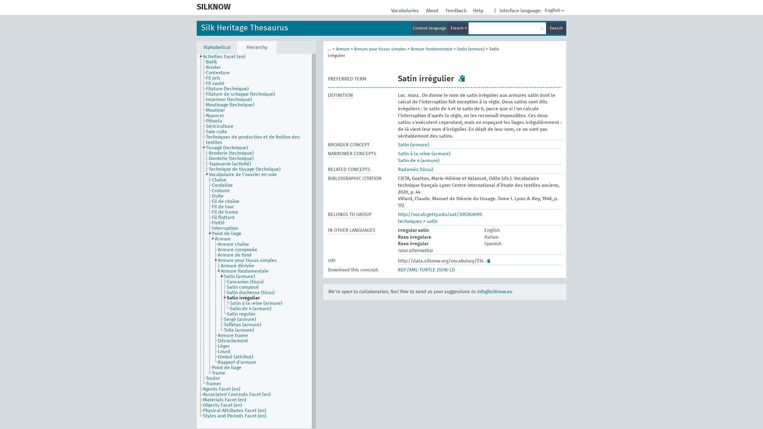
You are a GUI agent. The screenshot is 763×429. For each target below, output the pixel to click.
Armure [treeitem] (223, 239)
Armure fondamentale (431, 49)
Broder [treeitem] (213, 67)
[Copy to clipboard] (462, 78)
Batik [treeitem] (211, 62)
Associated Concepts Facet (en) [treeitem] (237, 394)
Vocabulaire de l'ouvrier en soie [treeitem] (243, 174)
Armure (343, 49)
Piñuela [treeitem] (214, 121)
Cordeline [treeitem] (222, 185)
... (329, 49)
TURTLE (427, 270)
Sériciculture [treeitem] (219, 126)
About (433, 10)
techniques (410, 221)
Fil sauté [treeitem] (215, 83)
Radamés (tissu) (415, 169)
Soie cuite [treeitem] (216, 131)
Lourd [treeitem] (224, 351)
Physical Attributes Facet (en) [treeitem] (234, 410)
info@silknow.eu (494, 291)
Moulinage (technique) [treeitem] (230, 104)
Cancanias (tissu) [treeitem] (245, 281)
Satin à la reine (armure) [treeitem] (256, 303)
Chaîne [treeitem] (219, 180)
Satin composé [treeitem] (243, 287)
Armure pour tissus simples (380, 49)
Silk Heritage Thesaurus (244, 28)
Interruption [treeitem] (225, 228)
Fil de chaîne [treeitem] (225, 201)
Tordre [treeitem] (213, 378)
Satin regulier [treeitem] (241, 314)
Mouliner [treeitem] (215, 110)
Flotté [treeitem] (218, 222)
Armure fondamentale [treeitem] (245, 271)
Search (556, 28)
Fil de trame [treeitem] (225, 212)
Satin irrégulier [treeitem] (243, 298)
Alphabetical (217, 47)
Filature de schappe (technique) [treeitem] (240, 94)
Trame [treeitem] (218, 373)
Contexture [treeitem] (218, 72)
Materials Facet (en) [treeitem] (224, 399)
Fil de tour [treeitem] (223, 206)
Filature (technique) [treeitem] (227, 88)
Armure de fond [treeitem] (235, 255)
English (552, 10)
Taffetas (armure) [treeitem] (242, 324)
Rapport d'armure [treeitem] (237, 362)
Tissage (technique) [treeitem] (227, 147)
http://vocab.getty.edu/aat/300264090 (440, 214)
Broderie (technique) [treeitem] (231, 153)
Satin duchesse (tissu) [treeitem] (251, 292)
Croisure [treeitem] (221, 190)
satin (432, 221)
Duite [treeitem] (218, 196)
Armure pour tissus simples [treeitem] (247, 260)
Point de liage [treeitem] (226, 233)
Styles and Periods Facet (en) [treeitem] (234, 416)
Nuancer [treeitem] (215, 115)
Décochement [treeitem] (233, 340)
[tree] (256, 241)
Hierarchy (256, 47)
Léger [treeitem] (224, 346)
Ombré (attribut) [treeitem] (235, 357)
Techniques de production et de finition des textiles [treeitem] (253, 140)
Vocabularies (405, 10)
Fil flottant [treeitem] (223, 217)
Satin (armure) (471, 49)
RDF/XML (408, 270)
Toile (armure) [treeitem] (239, 330)
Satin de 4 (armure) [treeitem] (250, 308)
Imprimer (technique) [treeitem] (229, 99)
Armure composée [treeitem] (237, 249)
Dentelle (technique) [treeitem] (231, 158)
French (458, 28)
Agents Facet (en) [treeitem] (221, 389)
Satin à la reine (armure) (424, 153)
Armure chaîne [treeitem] (233, 244)
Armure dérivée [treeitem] (237, 265)
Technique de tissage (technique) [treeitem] (244, 169)
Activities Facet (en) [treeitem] (224, 56)
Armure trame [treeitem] (233, 335)
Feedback (457, 10)
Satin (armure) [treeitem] (239, 276)
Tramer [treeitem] (213, 383)
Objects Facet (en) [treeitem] (222, 405)
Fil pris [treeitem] (213, 78)
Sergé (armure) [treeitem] (240, 319)
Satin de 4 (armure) (418, 160)
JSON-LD (446, 270)
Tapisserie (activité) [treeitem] (230, 163)
